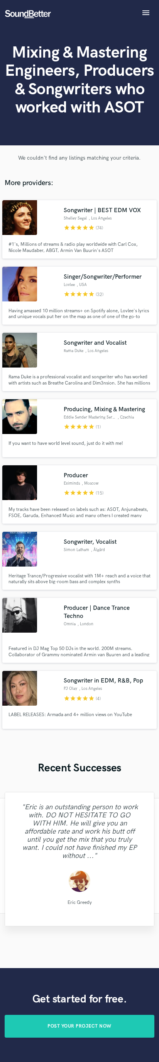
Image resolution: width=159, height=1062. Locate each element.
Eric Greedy (80, 902)
